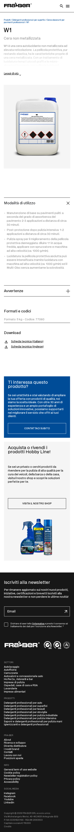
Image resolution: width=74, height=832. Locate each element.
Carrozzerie (11, 673)
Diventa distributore (15, 746)
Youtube (9, 799)
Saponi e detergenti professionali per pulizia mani (33, 721)
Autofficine (10, 670)
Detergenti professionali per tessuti (24, 709)
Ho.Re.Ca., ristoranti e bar (18, 679)
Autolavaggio (11, 667)
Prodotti (7, 20)
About (7, 740)
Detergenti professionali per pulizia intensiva (30, 718)
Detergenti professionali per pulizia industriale (31, 715)
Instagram (9, 793)
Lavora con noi (12, 755)
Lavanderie (10, 688)
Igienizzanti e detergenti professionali (26, 724)
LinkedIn (9, 802)
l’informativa (38, 624)
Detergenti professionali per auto (23, 703)
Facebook (10, 796)
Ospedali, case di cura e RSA (21, 685)
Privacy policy (12, 779)
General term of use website (20, 769)
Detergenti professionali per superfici (28, 20)
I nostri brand (11, 749)
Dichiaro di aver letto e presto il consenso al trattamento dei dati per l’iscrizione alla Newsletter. (39, 625)
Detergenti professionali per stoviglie (25, 712)
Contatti (8, 752)
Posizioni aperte (13, 758)
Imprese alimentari (14, 692)
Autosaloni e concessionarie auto (23, 676)
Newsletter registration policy (20, 776)
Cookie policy (12, 773)
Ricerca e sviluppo (15, 743)
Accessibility (11, 782)
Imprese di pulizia (14, 682)
